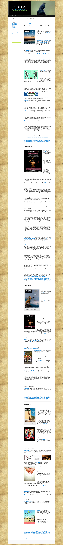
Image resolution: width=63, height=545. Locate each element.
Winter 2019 (27, 404)
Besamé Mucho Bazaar (37, 350)
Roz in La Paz (14, 31)
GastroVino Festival (26, 279)
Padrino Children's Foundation (45, 279)
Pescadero (35, 399)
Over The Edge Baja (31, 399)
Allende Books (28, 529)
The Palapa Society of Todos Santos (39, 139)
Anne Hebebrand (32, 137)
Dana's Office (33, 530)
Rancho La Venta (35, 396)
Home (13, 15)
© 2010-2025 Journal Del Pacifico (31, 541)
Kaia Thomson (35, 395)
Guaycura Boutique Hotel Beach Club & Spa (30, 244)
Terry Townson (46, 240)
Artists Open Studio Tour (38, 137)
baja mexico (43, 137)
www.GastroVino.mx (27, 276)
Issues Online (43, 15)
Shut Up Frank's (32, 139)
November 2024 (14, 27)
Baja (45, 140)
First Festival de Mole (41, 366)
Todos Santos (34, 142)
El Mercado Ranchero (38, 530)
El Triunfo (42, 530)
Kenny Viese (43, 292)
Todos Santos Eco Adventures (40, 142)
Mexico (39, 141)
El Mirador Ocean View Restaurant (29, 238)
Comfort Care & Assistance (27, 530)
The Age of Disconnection (43, 532)
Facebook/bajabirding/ (36, 348)
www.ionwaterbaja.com (39, 382)
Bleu (26, 395)
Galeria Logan (29, 141)
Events (31, 15)
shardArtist (28, 532)
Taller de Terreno (37, 532)
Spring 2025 (13, 26)
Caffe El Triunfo (32, 534)
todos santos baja (32, 280)
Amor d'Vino (28, 137)
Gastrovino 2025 (14, 23)
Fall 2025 (13, 25)
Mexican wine (39, 279)
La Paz (33, 138)
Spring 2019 (27, 285)
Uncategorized (40, 140)
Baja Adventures (26, 15)
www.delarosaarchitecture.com (28, 82)
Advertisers (21, 15)
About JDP (16, 15)
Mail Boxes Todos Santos (35, 531)
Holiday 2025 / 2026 (14, 24)
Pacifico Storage (46, 531)
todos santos (45, 139)
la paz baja (36, 138)
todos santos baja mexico (29, 140)
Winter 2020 (27, 22)
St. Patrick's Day (47, 141)
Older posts (26, 538)
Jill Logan (27, 138)
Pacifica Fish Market (41, 531)
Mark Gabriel (26, 26)
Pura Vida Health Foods (30, 396)
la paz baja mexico (40, 138)
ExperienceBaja (14, 30)
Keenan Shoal (30, 138)
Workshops (47, 15)
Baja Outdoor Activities (35, 398)
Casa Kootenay (39, 510)
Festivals (38, 15)
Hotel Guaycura (32, 279)
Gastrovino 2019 (28, 146)
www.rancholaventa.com (28, 348)
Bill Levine (32, 241)
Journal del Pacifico (33, 141)
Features (34, 15)
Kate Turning (35, 279)
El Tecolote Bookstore (46, 278)
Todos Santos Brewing (35, 140)
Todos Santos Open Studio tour (41, 42)
